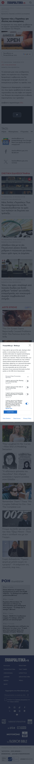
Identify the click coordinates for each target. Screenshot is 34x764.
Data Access (16, 418)
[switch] (27, 381)
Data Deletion (7, 418)
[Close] (30, 345)
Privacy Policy (27, 418)
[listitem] (17, 377)
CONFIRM (10, 412)
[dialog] (17, 382)
